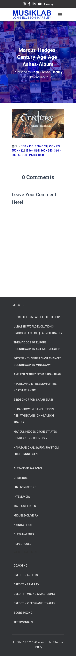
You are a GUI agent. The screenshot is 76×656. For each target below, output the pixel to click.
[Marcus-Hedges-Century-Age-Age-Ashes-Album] (38, 123)
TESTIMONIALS (23, 622)
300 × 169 (41, 146)
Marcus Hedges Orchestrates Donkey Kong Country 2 (35, 435)
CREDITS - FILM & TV (26, 584)
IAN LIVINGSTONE (25, 487)
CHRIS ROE (20, 477)
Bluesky (48, 4)
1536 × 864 (32, 150)
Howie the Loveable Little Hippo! (37, 317)
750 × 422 (54, 146)
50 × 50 (22, 155)
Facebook (29, 4)
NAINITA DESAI (23, 525)
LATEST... (18, 305)
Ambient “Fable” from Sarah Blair (38, 374)
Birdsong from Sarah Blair (33, 399)
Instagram (24, 4)
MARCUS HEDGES (25, 506)
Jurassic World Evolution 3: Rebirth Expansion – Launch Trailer (34, 416)
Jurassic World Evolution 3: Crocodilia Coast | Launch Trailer (38, 330)
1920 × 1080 (36, 155)
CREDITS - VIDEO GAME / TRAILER (35, 603)
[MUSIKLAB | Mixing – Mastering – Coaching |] (33, 14)
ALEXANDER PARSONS (28, 468)
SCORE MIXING (23, 612)
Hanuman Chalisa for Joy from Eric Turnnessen (36, 451)
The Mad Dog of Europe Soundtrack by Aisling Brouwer (37, 346)
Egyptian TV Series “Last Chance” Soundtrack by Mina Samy (37, 362)
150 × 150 (27, 146)
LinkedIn (34, 4)
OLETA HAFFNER (24, 534)
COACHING (20, 565)
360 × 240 (46, 150)
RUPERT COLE (22, 543)
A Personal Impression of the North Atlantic (35, 387)
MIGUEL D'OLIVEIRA (26, 515)
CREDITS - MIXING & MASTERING (34, 593)
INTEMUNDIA (22, 496)
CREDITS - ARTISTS (26, 575)
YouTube (40, 4)
